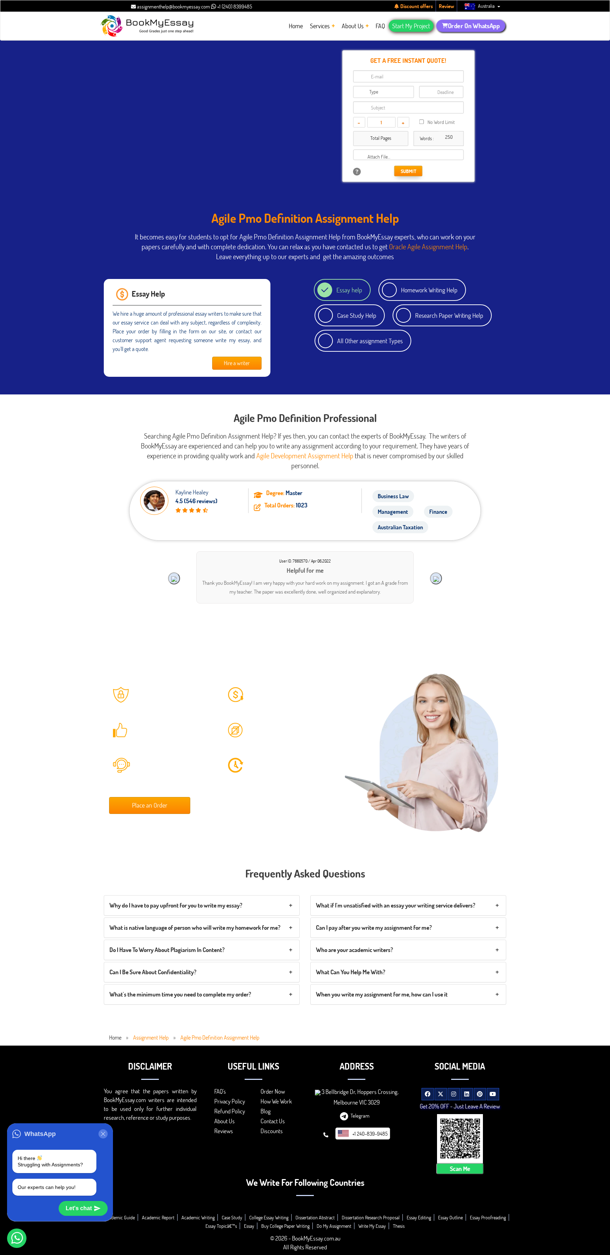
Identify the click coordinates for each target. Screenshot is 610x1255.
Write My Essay (372, 1226)
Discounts (272, 1131)
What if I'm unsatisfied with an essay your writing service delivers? (395, 905)
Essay (249, 1226)
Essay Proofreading (488, 1217)
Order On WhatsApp (473, 26)
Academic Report (158, 1217)
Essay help (349, 290)
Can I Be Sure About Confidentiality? (152, 972)
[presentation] (174, 578)
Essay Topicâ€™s (221, 1226)
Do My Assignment (334, 1226)
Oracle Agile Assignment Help (428, 246)
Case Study (232, 1217)
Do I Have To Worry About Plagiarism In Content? (167, 950)
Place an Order (149, 805)
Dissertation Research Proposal (371, 1217)
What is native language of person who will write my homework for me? (194, 927)
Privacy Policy (229, 1101)
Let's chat (79, 1208)
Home (115, 1037)
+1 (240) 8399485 (234, 6)
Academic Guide (119, 1217)
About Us (224, 1121)
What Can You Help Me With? (350, 972)
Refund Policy (229, 1111)
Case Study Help (356, 315)
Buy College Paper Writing (285, 1226)
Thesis (399, 1226)
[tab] (201, 905)
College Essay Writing (268, 1217)
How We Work (276, 1101)
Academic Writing (198, 1217)
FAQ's (220, 1091)
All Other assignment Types (370, 341)
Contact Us (273, 1121)
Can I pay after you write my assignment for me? (374, 927)
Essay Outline (450, 1217)
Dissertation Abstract (315, 1217)
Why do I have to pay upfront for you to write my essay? (175, 905)
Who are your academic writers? (354, 950)
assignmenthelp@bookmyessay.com (173, 6)
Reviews (223, 1131)
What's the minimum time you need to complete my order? (180, 994)
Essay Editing (419, 1217)
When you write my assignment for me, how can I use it (382, 994)
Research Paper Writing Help (449, 315)
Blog (266, 1111)
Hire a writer (237, 363)
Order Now (273, 1091)
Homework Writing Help (429, 290)
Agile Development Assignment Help (304, 455)
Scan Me (459, 1168)
